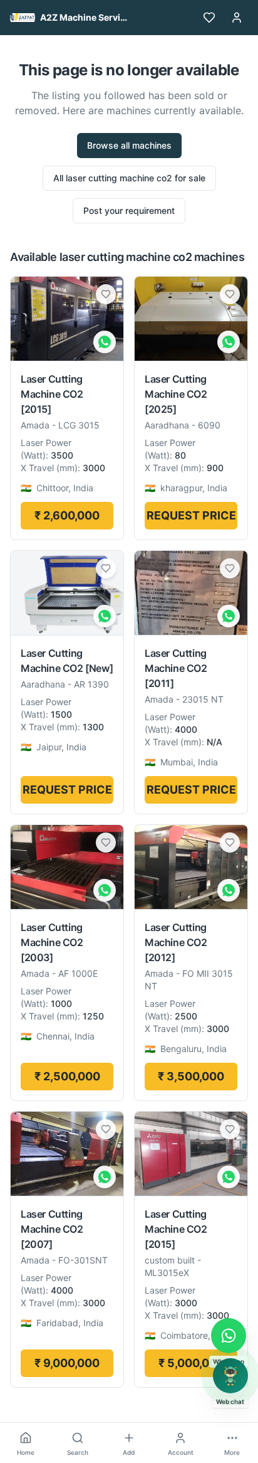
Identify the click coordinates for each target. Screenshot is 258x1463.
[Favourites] (209, 17)
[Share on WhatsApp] (104, 342)
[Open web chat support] (230, 1375)
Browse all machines (129, 145)
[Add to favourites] (106, 294)
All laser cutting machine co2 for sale (129, 178)
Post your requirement (129, 210)
